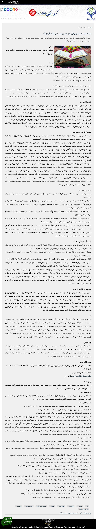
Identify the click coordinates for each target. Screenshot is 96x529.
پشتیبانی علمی (36, 6)
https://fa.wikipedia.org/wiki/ (80, 376)
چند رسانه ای (69, 6)
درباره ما (48, 523)
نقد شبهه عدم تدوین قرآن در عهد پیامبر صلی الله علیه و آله (67, 33)
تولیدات (60, 6)
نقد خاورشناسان (29, 506)
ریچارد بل (19, 506)
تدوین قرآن (71, 506)
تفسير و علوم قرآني (73, 513)
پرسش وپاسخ (87, 513)
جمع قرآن (80, 506)
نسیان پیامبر (61, 506)
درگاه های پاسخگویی (49, 6)
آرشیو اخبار (26, 6)
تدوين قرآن (62, 513)
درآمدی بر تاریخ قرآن (83, 509)
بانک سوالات (86, 6)
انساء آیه (52, 506)
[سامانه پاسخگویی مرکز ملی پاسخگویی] (6, 527)
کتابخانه (77, 6)
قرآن (87, 506)
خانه (93, 6)
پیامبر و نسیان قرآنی (41, 506)
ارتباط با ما (17, 6)
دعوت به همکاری (7, 6)
